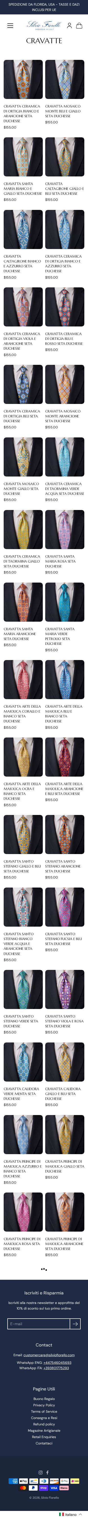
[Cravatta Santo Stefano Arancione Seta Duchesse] (64, 834)
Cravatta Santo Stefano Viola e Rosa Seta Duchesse (64, 1021)
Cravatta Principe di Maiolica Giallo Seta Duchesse (64, 1166)
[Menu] (10, 26)
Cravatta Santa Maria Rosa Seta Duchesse (60, 561)
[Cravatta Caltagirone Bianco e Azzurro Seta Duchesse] (23, 229)
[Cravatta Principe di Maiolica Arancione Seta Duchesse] (64, 1212)
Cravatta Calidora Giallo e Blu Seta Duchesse (63, 1094)
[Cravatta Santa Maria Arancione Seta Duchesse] (23, 602)
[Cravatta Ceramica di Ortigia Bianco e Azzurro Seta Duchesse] (64, 229)
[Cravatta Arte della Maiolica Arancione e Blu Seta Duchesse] (64, 757)
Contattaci (44, 1443)
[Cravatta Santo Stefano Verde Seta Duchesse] (23, 989)
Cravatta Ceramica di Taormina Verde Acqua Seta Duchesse (64, 489)
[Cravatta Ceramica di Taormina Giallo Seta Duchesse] (23, 529)
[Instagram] (40, 1473)
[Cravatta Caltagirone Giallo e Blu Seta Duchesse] (64, 156)
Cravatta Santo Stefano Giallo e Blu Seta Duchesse (22, 866)
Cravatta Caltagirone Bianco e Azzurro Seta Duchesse (22, 263)
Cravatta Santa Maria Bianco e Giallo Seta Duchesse (23, 189)
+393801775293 (56, 1368)
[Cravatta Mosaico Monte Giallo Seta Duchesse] (23, 457)
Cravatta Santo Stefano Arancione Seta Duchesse (63, 866)
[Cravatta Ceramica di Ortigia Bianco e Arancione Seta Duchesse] (23, 79)
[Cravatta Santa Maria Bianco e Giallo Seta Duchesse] (23, 156)
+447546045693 (57, 1362)
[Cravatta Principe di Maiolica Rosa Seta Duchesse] (23, 1212)
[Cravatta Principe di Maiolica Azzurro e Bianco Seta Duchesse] (23, 1134)
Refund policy (44, 1424)
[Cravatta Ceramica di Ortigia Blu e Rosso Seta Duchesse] (64, 306)
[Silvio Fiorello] (44, 25)
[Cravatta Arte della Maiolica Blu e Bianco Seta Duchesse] (64, 679)
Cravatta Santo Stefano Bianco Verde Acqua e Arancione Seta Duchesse (19, 944)
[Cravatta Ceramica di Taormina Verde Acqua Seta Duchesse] (64, 457)
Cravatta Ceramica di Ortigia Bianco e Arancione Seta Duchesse (22, 113)
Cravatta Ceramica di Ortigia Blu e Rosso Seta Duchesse (64, 339)
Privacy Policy (44, 1405)
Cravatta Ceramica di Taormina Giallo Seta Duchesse (22, 561)
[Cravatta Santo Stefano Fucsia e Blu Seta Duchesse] (64, 907)
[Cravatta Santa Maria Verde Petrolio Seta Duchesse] (64, 602)
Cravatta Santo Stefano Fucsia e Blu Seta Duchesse (63, 939)
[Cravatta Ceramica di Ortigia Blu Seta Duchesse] (23, 384)
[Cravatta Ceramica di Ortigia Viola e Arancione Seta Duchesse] (23, 306)
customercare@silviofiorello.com (49, 1355)
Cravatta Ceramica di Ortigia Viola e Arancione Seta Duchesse (22, 341)
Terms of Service (44, 1411)
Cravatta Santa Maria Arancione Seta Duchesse (20, 634)
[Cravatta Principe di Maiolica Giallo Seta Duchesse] (64, 1134)
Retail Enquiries (44, 1437)
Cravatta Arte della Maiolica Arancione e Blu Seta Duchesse (64, 789)
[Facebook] (47, 1473)
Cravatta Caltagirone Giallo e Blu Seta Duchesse (64, 189)
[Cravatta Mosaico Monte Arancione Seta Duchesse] (64, 384)
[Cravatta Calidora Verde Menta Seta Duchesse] (23, 1062)
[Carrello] (79, 25)
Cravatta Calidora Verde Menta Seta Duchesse (21, 1094)
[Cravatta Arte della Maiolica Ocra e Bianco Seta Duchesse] (23, 757)
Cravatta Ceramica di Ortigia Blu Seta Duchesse (22, 416)
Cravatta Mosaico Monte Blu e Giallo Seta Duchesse (63, 111)
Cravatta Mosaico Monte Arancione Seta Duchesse (63, 416)
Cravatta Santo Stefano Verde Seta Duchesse (21, 1021)
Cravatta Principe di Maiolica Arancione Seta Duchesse (64, 1244)
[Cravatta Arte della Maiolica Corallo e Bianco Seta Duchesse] (23, 679)
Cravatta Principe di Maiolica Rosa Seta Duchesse (22, 1244)
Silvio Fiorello (50, 1498)
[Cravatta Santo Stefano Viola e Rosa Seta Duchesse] (64, 989)
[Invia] (75, 1323)
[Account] (69, 25)
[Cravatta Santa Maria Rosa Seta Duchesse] (64, 529)
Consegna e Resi (44, 1418)
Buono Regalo (44, 1399)
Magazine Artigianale (44, 1430)
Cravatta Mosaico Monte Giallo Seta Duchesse (21, 489)
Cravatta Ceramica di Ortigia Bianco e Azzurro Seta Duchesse (63, 263)
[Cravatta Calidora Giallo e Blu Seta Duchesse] (64, 1062)
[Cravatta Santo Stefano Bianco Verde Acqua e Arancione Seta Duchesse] (23, 907)
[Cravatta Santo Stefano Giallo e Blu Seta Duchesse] (23, 834)
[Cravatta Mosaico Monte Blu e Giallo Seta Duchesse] (64, 79)
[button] (70, 1514)
